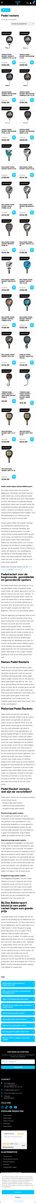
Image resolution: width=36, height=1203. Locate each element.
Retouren (6, 1164)
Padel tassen (7, 1118)
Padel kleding (7, 1126)
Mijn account (7, 1156)
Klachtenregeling (8, 1162)
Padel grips (6, 1123)
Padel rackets (7, 1115)
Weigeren (18, 1197)
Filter (7, 10)
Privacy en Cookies (18, 1201)
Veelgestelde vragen (10, 1167)
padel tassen (17, 570)
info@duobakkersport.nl (12, 1090)
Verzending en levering (10, 1159)
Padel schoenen (8, 1121)
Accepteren (18, 1192)
